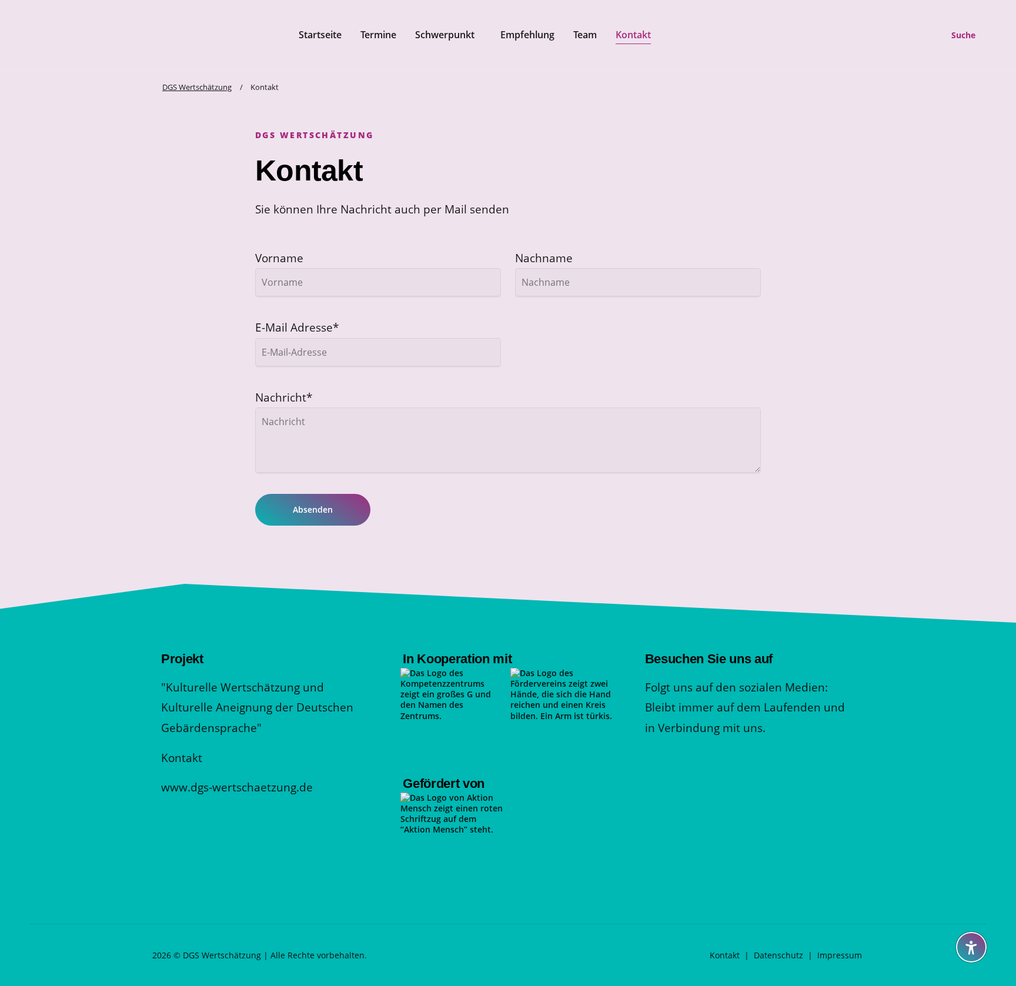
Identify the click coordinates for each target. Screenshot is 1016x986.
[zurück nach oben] (971, 918)
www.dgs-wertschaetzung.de (237, 787)
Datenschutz (778, 955)
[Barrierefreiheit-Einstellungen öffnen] (971, 947)
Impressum (839, 955)
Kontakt (181, 758)
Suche (963, 35)
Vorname (279, 258)
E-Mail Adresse (297, 327)
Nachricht (283, 397)
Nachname (544, 258)
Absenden (313, 509)
